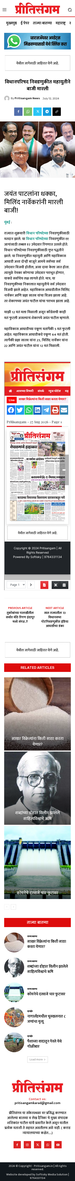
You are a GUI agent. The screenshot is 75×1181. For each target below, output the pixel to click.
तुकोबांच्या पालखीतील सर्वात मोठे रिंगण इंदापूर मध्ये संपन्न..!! (20, 617)
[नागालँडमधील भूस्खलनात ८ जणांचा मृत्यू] (14, 1017)
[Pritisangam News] (7, 98)
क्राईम (30, 1011)
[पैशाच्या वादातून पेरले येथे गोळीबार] (14, 1042)
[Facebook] (18, 112)
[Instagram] (27, 1144)
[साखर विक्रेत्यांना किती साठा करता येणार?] (37, 714)
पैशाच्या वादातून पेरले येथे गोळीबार (44, 1044)
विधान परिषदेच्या (37, 233)
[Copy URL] (56, 112)
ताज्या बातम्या (32, 936)
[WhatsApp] (28, 112)
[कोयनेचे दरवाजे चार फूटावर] (37, 862)
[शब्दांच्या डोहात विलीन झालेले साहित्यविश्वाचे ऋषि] (37, 788)
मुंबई (7, 222)
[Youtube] (58, 1144)
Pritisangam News (27, 98)
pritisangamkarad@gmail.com (37, 1103)
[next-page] (13, 907)
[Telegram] (47, 112)
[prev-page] (6, 907)
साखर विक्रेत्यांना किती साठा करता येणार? (38, 741)
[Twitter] (37, 112)
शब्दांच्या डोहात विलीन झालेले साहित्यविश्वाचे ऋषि (37, 815)
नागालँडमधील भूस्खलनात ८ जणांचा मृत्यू (46, 1019)
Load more (36, 1059)
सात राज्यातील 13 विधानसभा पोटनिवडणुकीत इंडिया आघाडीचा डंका (54, 619)
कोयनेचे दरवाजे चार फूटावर (37, 893)
